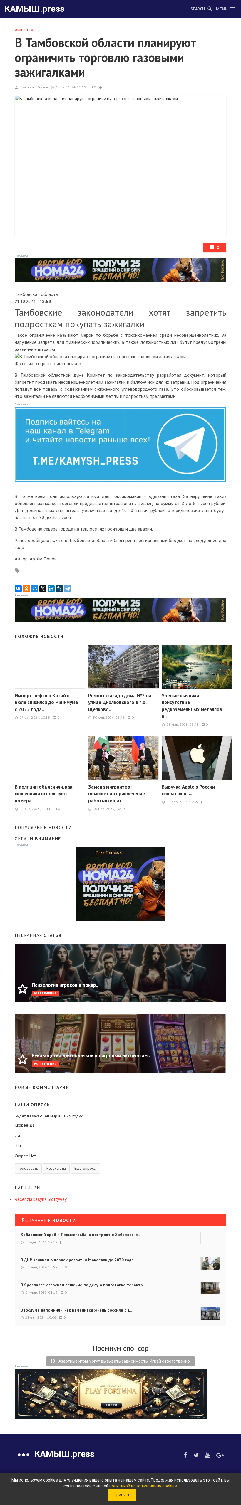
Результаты (56, 1168)
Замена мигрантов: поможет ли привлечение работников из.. (116, 794)
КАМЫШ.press (34, 9)
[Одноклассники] (26, 588)
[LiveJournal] (59, 588)
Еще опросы (85, 1168)
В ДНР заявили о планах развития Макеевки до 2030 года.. (78, 1259)
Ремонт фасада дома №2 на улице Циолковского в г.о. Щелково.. (119, 702)
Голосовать (28, 1168)
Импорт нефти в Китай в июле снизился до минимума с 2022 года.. (46, 702)
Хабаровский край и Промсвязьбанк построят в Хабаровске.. (80, 1234)
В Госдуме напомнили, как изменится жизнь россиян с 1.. (76, 1310)
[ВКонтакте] (18, 588)
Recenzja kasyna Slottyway (41, 1199)
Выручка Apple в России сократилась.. (188, 790)
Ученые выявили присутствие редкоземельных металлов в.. (192, 706)
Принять (122, 1494)
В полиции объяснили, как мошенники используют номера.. (43, 794)
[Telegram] (67, 588)
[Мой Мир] (34, 588)
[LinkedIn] (51, 588)
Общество (24, 30)
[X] (42, 588)
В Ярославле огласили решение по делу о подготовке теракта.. (83, 1284)
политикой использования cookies (143, 1486)
